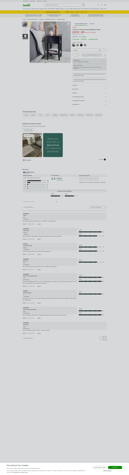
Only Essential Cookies (99, 467)
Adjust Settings (107, 470)
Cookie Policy (16, 472)
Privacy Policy (24, 472)
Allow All (115, 467)
